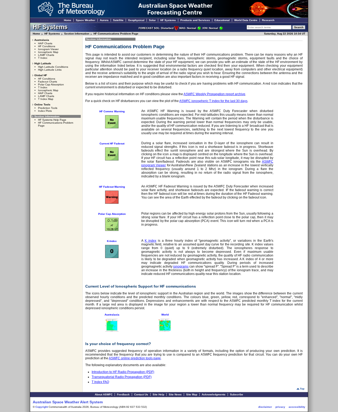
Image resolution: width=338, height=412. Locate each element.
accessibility (297, 406)
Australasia (112, 314)
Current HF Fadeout (112, 143)
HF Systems (168, 20)
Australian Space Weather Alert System (68, 402)
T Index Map (45, 99)
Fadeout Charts (47, 81)
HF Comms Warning (112, 111)
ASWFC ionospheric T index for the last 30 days (213, 101)
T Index (42, 57)
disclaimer (265, 406)
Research (268, 20)
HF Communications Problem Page (115, 33)
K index (150, 241)
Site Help (158, 394)
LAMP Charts (46, 55)
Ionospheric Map (48, 52)
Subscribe (236, 394)
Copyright (41, 406)
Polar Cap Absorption (51, 84)
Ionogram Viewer (48, 49)
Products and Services (195, 20)
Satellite (118, 20)
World (165, 314)
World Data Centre (245, 20)
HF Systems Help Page (52, 119)
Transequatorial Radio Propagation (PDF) (122, 377)
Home (67, 20)
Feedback (123, 394)
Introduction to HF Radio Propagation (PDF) (123, 372)
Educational (222, 20)
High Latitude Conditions (53, 66)
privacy (280, 406)
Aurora (104, 20)
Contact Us (141, 394)
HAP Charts (45, 43)
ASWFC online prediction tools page (135, 358)
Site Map (191, 394)
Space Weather (85, 20)
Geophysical (136, 20)
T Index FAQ (100, 382)
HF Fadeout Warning (112, 186)
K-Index (112, 241)
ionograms (181, 266)
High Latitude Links (50, 69)
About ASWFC (103, 394)
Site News (175, 394)
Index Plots (45, 110)
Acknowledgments (214, 394)
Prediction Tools (47, 107)
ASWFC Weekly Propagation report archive (214, 94)
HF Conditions (46, 46)
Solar (152, 20)
